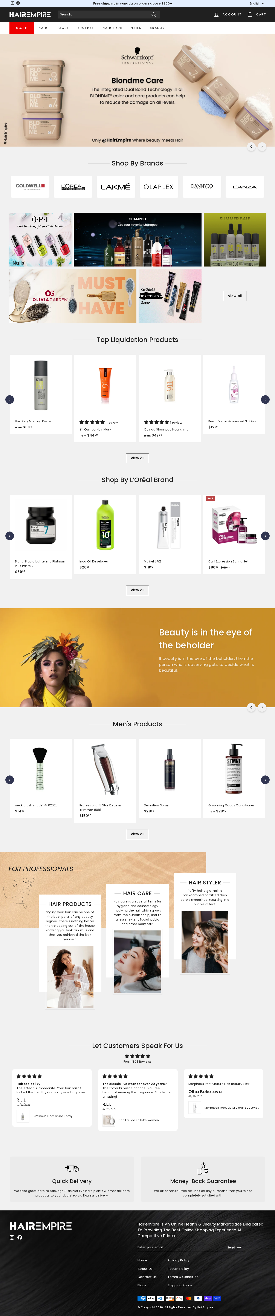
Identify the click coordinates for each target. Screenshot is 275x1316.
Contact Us (147, 1277)
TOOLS (62, 28)
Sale (22, 28)
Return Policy (178, 1268)
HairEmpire (205, 1307)
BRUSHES (86, 28)
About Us (145, 1268)
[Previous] (251, 146)
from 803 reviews (138, 1061)
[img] (137, 1056)
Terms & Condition (183, 1277)
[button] (92, 422)
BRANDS (157, 28)
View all (138, 458)
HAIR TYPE (112, 28)
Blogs (142, 1285)
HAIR (43, 28)
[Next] (262, 146)
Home (142, 1260)
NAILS (136, 28)
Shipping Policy (180, 1285)
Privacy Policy (179, 1260)
